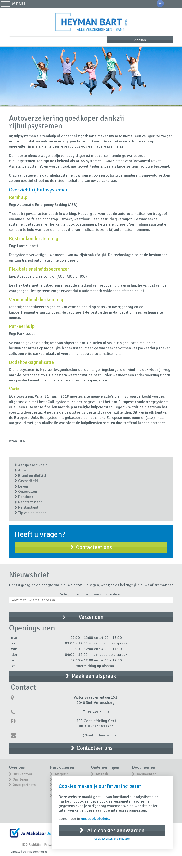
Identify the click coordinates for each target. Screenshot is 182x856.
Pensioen (25, 496)
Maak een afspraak (94, 676)
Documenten (146, 774)
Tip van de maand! (33, 512)
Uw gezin (61, 774)
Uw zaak (101, 774)
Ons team (20, 779)
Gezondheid (28, 481)
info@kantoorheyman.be (97, 735)
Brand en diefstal (32, 475)
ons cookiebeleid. (95, 818)
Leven (23, 486)
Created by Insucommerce (29, 852)
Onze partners (24, 784)
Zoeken (140, 40)
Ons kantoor (22, 774)
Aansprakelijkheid (33, 465)
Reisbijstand (28, 507)
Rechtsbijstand (30, 502)
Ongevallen (27, 491)
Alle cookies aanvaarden (115, 830)
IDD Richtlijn (31, 845)
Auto (22, 470)
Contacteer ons (94, 547)
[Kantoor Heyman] (91, 22)
